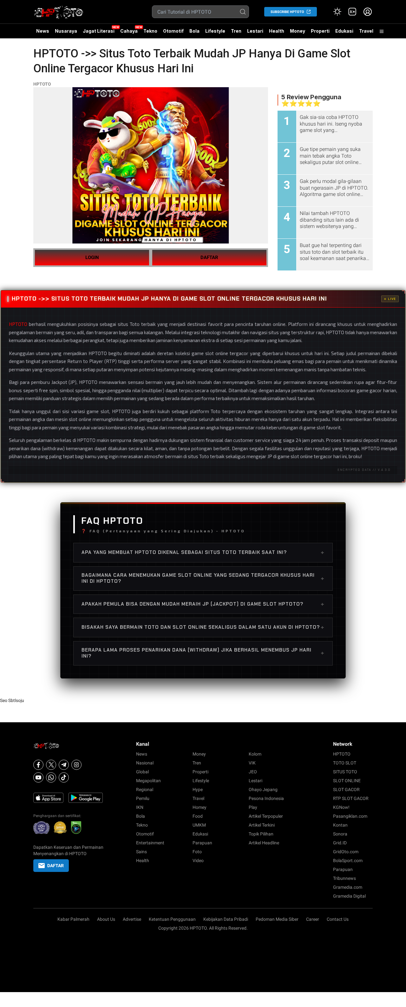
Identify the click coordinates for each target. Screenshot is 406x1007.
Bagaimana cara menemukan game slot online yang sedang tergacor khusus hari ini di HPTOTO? (203, 578)
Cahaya (129, 31)
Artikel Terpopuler (266, 816)
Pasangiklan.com (350, 816)
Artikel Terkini (262, 825)
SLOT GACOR (346, 789)
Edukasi (344, 31)
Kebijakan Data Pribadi (225, 919)
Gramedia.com (347, 887)
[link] (352, 12)
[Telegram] (64, 765)
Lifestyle (215, 31)
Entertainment (150, 842)
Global (142, 771)
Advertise (132, 919)
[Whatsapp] (51, 777)
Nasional (145, 762)
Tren (236, 31)
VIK (252, 762)
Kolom (255, 754)
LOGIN (92, 257)
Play (253, 807)
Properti (320, 31)
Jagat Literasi (99, 31)
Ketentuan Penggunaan (172, 919)
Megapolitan (148, 780)
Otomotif (173, 31)
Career (312, 919)
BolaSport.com (348, 860)
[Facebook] (38, 765)
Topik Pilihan (261, 833)
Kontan (340, 825)
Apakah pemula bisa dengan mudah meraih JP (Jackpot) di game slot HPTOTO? (203, 604)
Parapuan (202, 842)
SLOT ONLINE (347, 780)
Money (297, 31)
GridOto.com (345, 851)
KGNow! (341, 807)
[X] (51, 765)
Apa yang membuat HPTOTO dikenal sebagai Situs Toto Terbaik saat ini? (203, 552)
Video (198, 860)
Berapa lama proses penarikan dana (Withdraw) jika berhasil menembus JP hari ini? (203, 653)
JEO (253, 771)
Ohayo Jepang (263, 789)
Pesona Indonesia (266, 798)
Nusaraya (66, 31)
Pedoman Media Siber (277, 919)
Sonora (340, 833)
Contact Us (338, 919)
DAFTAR (209, 257)
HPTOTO (42, 84)
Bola (194, 31)
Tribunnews (344, 878)
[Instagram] (76, 765)
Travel (366, 31)
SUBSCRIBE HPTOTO (287, 12)
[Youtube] (38, 777)
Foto (197, 851)
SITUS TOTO (345, 771)
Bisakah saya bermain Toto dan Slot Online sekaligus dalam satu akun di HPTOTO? (203, 627)
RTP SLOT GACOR (351, 798)
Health (276, 31)
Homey (199, 807)
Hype (198, 789)
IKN (139, 807)
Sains (141, 851)
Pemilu (142, 798)
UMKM (199, 825)
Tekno (150, 31)
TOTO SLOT (344, 762)
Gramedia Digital (349, 896)
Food (198, 816)
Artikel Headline (264, 842)
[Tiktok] (64, 777)
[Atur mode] (337, 12)
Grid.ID (340, 842)
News (42, 31)
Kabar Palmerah (73, 919)
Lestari (255, 33)
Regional (144, 789)
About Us (106, 919)
